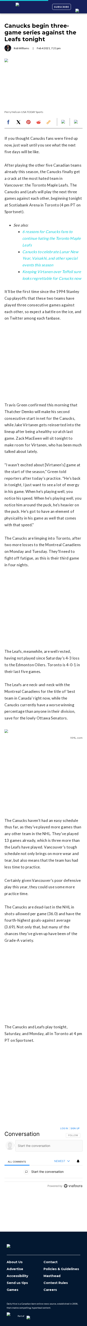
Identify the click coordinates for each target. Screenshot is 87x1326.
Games (12, 1290)
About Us (15, 1262)
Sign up (74, 1128)
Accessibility (17, 1276)
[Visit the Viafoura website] (73, 1186)
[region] (43, 1158)
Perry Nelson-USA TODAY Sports (23, 112)
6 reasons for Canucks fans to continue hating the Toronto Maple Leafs (51, 238)
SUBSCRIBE (61, 6)
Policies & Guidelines (61, 1269)
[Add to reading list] (76, 122)
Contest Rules (56, 1283)
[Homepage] (16, 1244)
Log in (64, 1128)
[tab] (16, 1161)
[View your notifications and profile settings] (78, 1161)
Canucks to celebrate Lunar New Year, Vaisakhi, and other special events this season (50, 258)
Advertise (15, 1269)
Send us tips (17, 1283)
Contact (51, 1262)
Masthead (52, 1276)
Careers (50, 1290)
